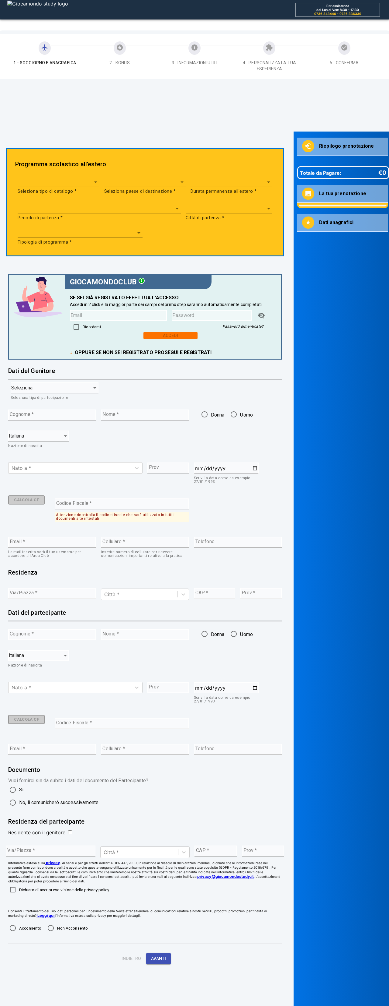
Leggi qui (45, 915)
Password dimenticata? (243, 326)
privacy (53, 862)
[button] (58, 182)
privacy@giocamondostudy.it (225, 876)
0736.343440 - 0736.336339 (337, 14)
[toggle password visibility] (261, 315)
